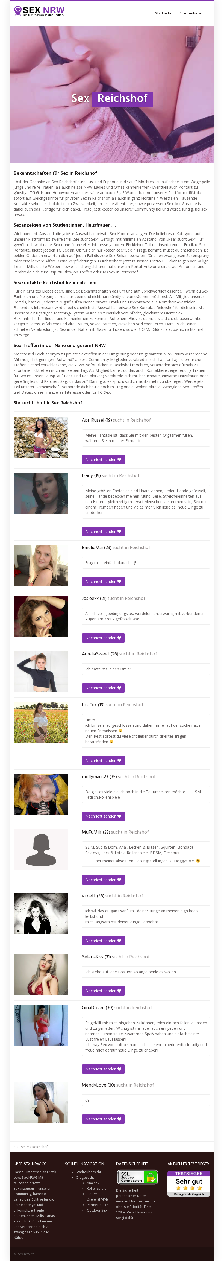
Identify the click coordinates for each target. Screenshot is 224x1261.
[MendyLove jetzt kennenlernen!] (41, 1102)
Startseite (163, 13)
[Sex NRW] (40, 13)
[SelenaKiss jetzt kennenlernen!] (41, 974)
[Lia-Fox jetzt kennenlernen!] (41, 722)
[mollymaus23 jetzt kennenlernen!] (41, 794)
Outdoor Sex (97, 1210)
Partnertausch (98, 1204)
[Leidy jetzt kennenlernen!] (41, 493)
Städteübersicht (193, 13)
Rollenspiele (97, 1188)
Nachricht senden (101, 459)
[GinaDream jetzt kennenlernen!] (41, 1025)
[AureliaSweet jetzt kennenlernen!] (41, 671)
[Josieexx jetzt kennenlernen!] (41, 616)
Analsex (93, 1183)
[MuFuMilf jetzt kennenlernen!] (41, 849)
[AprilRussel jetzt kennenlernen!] (41, 437)
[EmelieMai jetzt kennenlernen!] (41, 565)
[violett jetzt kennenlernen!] (41, 913)
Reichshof (140, 420)
